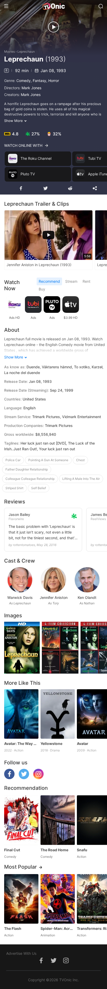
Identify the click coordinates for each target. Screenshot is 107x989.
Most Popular (20, 867)
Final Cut (12, 850)
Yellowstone (51, 743)
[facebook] (9, 778)
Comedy (23, 80)
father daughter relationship (26, 469)
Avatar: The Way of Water (21, 743)
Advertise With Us (21, 953)
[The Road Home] (58, 820)
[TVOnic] (53, 6)
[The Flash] (21, 899)
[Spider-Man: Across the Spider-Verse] (58, 899)
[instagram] (38, 778)
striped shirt (14, 488)
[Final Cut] (21, 820)
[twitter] (24, 778)
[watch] (53, 27)
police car (13, 460)
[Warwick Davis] (19, 580)
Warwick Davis (20, 597)
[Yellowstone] (58, 714)
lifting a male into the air (81, 479)
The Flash (12, 928)
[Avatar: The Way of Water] (21, 714)
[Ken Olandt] (87, 580)
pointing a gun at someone (48, 460)
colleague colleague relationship (30, 479)
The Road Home (54, 850)
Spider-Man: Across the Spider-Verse (58, 928)
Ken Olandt (87, 597)
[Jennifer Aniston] (53, 580)
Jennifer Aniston (54, 597)
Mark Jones (31, 88)
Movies (9, 51)
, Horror (52, 80)
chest (80, 460)
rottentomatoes (24, 545)
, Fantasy (38, 80)
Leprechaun (26, 51)
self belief (38, 488)
